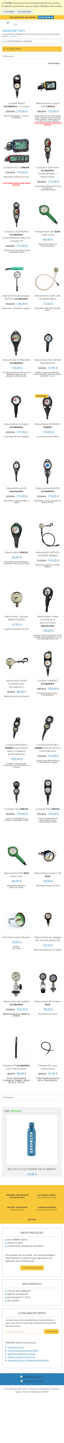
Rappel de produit (17, 1294)
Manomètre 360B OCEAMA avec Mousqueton (16, 683)
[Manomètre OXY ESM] (47, 214)
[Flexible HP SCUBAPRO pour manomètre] (16, 1048)
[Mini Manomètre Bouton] (16, 920)
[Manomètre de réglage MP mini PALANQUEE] (47, 920)
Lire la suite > (14, 36)
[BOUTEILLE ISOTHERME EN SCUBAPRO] (32, 1140)
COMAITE (45, 1392)
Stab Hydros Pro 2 (16, 1347)
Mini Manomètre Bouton (16, 937)
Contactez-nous (32, 1268)
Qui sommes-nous (17, 1239)
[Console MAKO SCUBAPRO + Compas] (16, 86)
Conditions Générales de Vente (25, 1246)
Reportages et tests (19, 1297)
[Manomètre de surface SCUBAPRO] (16, 984)
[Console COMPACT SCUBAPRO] (47, 663)
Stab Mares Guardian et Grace (21, 1353)
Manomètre (16, 552)
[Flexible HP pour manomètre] (47, 1048)
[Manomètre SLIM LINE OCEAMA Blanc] (47, 279)
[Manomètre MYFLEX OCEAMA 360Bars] (47, 535)
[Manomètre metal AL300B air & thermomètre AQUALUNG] (47, 599)
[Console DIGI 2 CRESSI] (16, 150)
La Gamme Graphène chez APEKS (23, 1350)
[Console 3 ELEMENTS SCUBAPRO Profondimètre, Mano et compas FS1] (16, 214)
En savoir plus (24, 11)
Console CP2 (16, 809)
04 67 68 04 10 (46, 17)
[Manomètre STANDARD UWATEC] (16, 343)
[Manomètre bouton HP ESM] (47, 856)
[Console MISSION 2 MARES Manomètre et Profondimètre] (47, 728)
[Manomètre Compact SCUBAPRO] (16, 407)
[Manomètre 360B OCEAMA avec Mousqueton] (16, 663)
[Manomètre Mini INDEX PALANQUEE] (47, 343)
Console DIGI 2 (16, 167)
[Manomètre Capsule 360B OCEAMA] (16, 599)
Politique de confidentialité (39, 1389)
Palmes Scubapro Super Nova (21, 1357)
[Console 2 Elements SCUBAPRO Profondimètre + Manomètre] (47, 150)
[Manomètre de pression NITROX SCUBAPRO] (16, 279)
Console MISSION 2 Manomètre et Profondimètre (47, 747)
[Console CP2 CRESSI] (16, 792)
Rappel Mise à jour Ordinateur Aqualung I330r (28, 1360)
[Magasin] (51, 23)
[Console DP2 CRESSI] (47, 792)
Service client (15, 1242)
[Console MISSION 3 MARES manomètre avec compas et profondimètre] (16, 728)
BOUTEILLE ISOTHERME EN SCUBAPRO (32, 1169)
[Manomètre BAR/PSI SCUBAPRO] (47, 471)
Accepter (9, 11)
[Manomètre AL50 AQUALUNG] (16, 471)
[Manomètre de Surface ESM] (47, 984)
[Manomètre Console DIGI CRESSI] (47, 86)
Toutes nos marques (19, 1290)
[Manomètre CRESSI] (16, 535)
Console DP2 (48, 809)
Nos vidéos (13, 1300)
